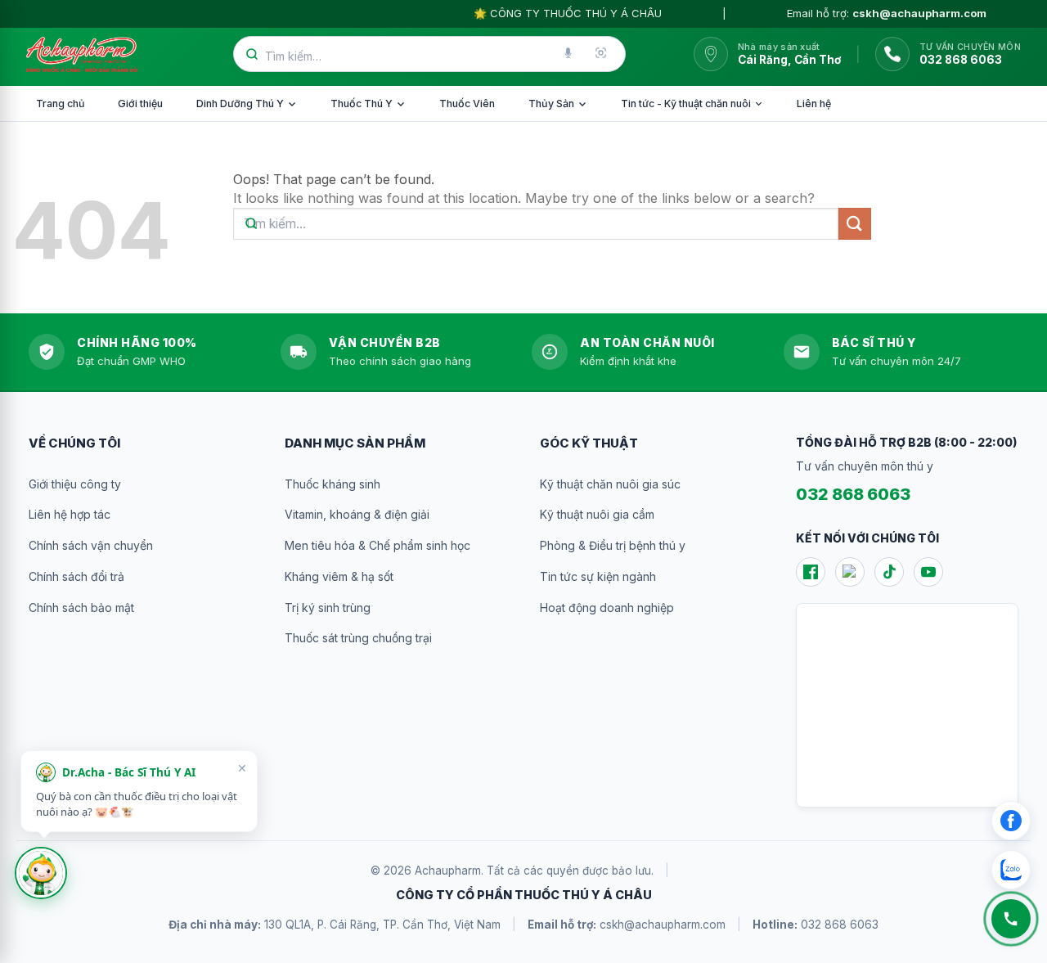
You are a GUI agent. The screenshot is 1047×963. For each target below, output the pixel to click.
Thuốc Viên (467, 103)
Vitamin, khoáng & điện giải (357, 514)
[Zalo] (850, 572)
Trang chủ (60, 103)
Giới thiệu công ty (75, 484)
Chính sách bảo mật (81, 607)
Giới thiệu (140, 103)
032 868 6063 (853, 494)
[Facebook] (810, 572)
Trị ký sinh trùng (328, 607)
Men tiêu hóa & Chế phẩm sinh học (377, 545)
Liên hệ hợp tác (69, 514)
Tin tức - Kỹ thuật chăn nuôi (686, 103)
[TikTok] (889, 572)
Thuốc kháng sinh (332, 484)
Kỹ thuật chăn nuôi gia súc (610, 484)
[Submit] (854, 224)
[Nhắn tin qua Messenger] (1011, 820)
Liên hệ (814, 103)
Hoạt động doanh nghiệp (607, 607)
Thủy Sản (551, 103)
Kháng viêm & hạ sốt (339, 576)
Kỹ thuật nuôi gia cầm (597, 514)
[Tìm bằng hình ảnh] (602, 54)
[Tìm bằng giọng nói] (569, 54)
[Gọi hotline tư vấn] (1011, 918)
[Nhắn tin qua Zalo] (1011, 869)
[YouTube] (928, 572)
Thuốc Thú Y (361, 103)
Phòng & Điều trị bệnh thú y (612, 545)
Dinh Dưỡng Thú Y (240, 103)
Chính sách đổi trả (76, 576)
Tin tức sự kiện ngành (598, 576)
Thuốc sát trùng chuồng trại (358, 638)
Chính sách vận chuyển (91, 545)
